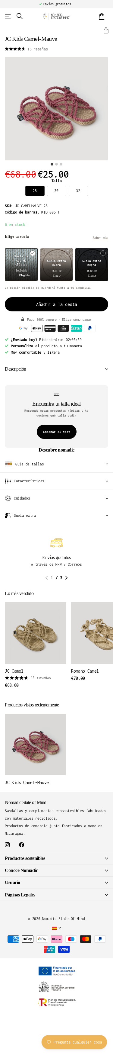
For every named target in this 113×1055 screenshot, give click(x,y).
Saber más (100, 238)
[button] (103, 30)
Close (56, 858)
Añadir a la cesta (56, 304)
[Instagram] (7, 845)
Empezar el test (56, 431)
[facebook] (21, 845)
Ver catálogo (8, 16)
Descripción (15, 369)
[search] (20, 16)
